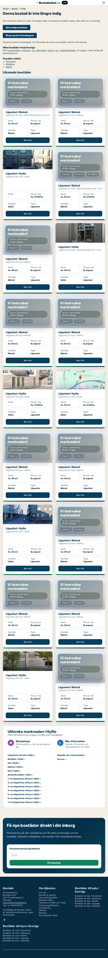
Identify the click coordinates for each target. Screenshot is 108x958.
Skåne (6, 8)
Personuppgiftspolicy (49, 905)
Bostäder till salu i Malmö (86, 901)
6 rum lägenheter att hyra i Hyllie (24, 798)
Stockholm (11, 61)
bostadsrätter (14, 50)
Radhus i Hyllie (15, 767)
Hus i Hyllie (13, 763)
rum (57, 50)
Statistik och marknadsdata (70, 755)
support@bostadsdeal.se (14, 902)
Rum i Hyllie (13, 771)
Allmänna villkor (46, 900)
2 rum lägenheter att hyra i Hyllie (24, 782)
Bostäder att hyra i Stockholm (17, 930)
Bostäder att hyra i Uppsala (16, 938)
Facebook (4, 920)
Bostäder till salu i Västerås (87, 906)
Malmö (15, 8)
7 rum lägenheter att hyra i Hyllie (23, 802)
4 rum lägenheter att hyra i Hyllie (24, 790)
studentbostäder (68, 50)
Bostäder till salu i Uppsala (87, 903)
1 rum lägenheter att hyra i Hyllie (23, 778)
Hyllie (23, 8)
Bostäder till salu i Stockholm (88, 896)
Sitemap (43, 913)
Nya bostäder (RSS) (48, 915)
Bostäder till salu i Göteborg (88, 898)
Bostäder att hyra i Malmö (15, 935)
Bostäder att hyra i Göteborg (16, 933)
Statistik (43, 910)
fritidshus (26, 50)
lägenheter (41, 50)
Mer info (28, 140)
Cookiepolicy (45, 908)
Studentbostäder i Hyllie (19, 774)
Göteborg (10, 64)
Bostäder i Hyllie (15, 759)
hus (33, 50)
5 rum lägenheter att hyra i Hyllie (24, 794)
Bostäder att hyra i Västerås (16, 940)
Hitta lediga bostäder (16, 27)
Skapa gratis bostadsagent (20, 35)
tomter (83, 50)
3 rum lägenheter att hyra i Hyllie (24, 786)
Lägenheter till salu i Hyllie (21, 755)
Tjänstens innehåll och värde (52, 902)
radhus (50, 50)
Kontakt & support (47, 895)
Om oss (61, 759)
